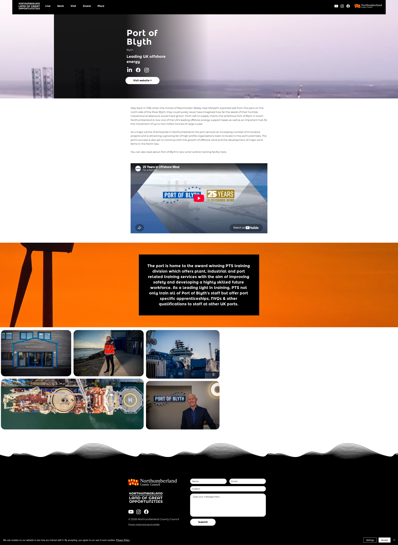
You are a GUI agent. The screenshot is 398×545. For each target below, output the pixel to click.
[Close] (394, 540)
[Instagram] (342, 6)
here (223, 151)
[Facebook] (348, 6)
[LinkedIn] (130, 70)
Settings (370, 540)
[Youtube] (336, 6)
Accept (384, 540)
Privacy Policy (123, 540)
